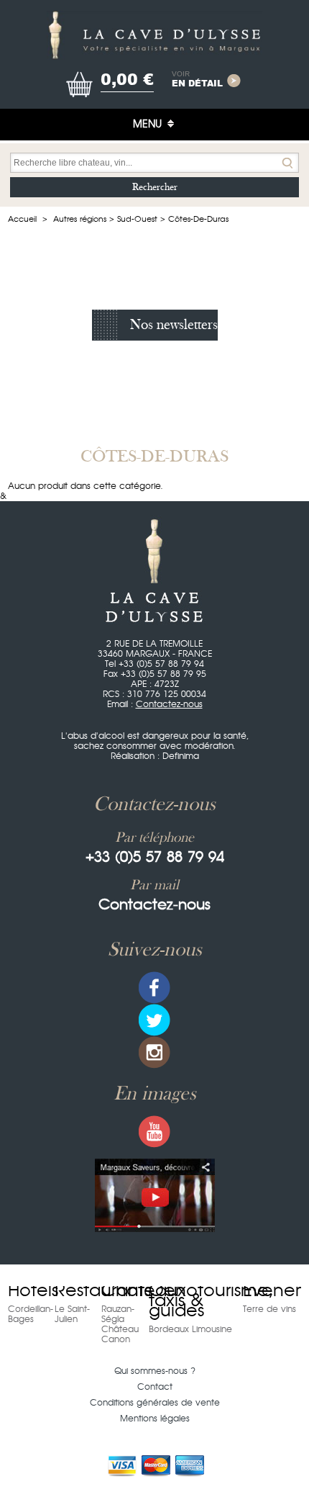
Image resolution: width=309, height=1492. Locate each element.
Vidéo (155, 1195)
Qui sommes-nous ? (154, 1371)
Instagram (154, 1052)
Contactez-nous (169, 704)
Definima (180, 756)
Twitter (154, 1020)
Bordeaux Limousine (190, 1329)
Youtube (154, 1131)
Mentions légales (155, 1418)
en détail (197, 80)
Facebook (154, 987)
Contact (154, 1387)
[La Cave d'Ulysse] (154, 35)
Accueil (22, 219)
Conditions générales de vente (155, 1402)
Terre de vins (269, 1309)
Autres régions (79, 219)
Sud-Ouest (137, 219)
